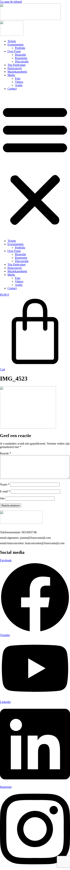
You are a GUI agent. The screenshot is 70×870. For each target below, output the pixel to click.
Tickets (11, 41)
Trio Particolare (16, 64)
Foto (17, 78)
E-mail (5, 491)
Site (2, 498)
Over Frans (14, 51)
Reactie (5, 453)
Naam (4, 484)
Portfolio (20, 48)
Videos (19, 81)
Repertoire (21, 58)
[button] (35, 164)
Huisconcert (14, 68)
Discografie (22, 61)
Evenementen (15, 44)
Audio (18, 85)
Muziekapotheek (17, 71)
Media (11, 75)
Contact (12, 88)
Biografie (20, 54)
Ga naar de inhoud (11, 1)
